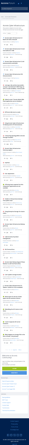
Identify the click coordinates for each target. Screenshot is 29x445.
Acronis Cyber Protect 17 (8, 386)
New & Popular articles (8, 381)
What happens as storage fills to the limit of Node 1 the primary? (14, 335)
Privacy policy (14, 424)
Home (2, 16)
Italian (19, 4)
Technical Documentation (8, 410)
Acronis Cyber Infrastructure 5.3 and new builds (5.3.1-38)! (13, 49)
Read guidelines (6, 397)
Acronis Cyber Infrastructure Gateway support (12, 149)
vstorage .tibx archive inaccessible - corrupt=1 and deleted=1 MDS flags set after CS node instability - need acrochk (13, 86)
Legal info (14, 444)
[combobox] (12, 33)
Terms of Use (14, 427)
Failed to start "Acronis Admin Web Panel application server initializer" (13, 100)
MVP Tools (5, 400)
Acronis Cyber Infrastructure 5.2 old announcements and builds (13, 62)
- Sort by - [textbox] (9, 33)
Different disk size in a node (12, 112)
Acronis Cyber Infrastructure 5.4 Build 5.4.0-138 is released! (12, 38)
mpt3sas (7, 162)
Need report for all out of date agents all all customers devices (12, 297)
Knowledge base (14, 429)
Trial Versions (5, 408)
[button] (26, 8)
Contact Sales (5, 405)
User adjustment (9, 173)
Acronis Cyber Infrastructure (10, 16)
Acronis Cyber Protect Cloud (9, 384)
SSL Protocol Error (10, 249)
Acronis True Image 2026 (8, 389)
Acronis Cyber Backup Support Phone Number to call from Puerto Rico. (14, 262)
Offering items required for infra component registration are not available (13, 186)
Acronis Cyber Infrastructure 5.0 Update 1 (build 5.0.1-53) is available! (13, 286)
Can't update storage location (13, 274)
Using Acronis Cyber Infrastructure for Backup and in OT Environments (13, 124)
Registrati (14, 373)
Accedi (21, 3)
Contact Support (14, 421)
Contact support (6, 402)
